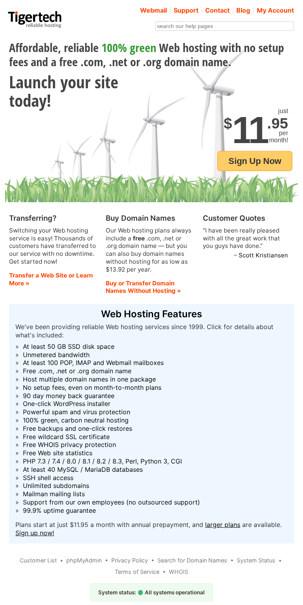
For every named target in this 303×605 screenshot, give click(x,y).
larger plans (222, 525)
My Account (275, 10)
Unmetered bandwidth (56, 355)
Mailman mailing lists (54, 494)
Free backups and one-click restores (77, 428)
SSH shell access (48, 478)
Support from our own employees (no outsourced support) (111, 502)
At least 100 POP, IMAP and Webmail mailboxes (93, 363)
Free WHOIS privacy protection (69, 445)
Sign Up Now (254, 161)
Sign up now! (34, 533)
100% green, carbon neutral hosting (76, 420)
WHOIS (178, 571)
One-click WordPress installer (66, 404)
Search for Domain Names (192, 560)
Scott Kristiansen (263, 255)
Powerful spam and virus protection (76, 412)
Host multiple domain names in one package (89, 379)
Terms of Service (137, 571)
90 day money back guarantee (68, 396)
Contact (217, 10)
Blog (243, 10)
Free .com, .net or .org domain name (77, 371)
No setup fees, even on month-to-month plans (92, 387)
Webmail (153, 10)
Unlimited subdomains (56, 486)
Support (186, 10)
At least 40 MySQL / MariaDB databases (83, 469)
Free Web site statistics (57, 453)
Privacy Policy (129, 560)
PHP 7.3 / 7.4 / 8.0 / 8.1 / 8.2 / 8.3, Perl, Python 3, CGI (102, 461)
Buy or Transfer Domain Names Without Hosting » (143, 287)
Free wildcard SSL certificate (66, 437)
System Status (256, 560)
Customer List (38, 560)
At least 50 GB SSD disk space (68, 346)
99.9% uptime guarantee (59, 510)
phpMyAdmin (84, 560)
